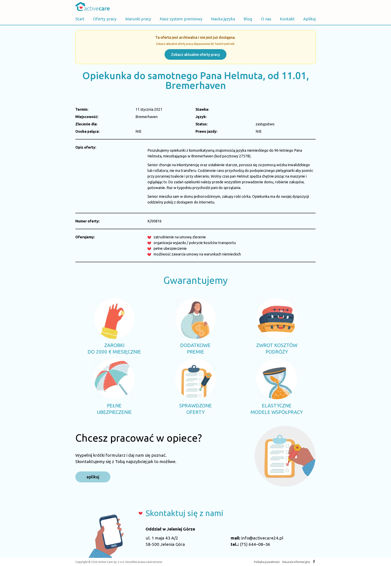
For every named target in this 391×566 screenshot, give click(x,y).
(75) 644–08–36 (255, 544)
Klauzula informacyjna (296, 562)
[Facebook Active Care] (314, 562)
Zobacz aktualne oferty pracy (195, 54)
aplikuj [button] (93, 476)
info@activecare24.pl (262, 537)
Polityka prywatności (267, 562)
